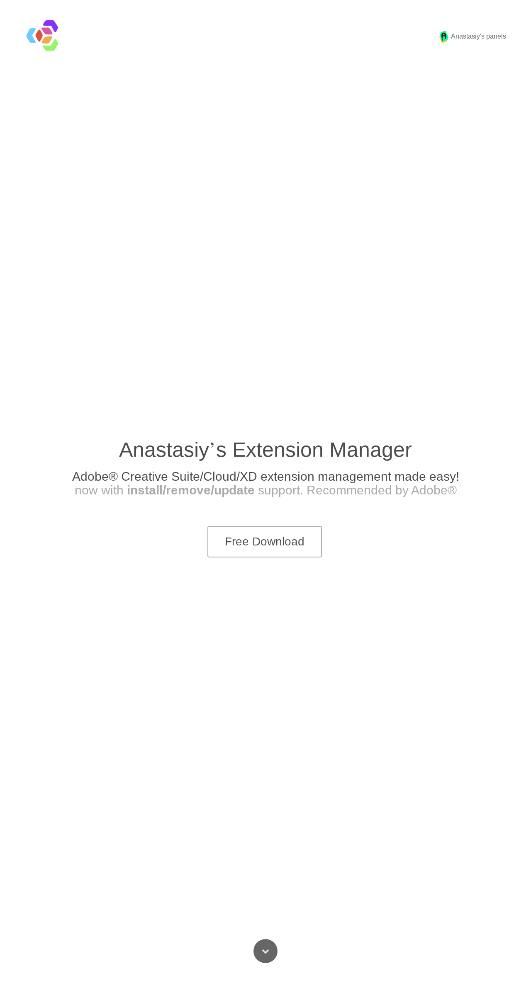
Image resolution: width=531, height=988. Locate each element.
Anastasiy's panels (478, 36)
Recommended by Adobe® (382, 490)
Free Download (264, 541)
